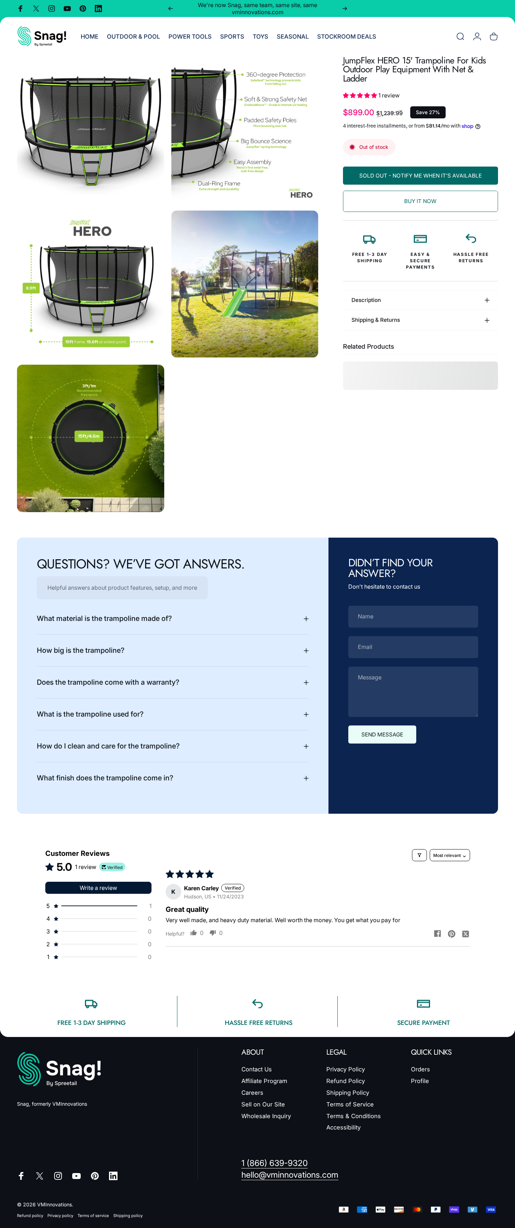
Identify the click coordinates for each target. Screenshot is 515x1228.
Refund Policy (345, 1080)
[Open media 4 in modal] (245, 284)
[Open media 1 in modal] (90, 129)
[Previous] (170, 8)
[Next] (345, 8)
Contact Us (256, 1069)
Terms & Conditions (353, 1115)
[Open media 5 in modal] (90, 438)
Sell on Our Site (263, 1104)
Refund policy (30, 1215)
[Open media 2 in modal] (245, 129)
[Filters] (419, 855)
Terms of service (93, 1215)
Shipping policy (128, 1215)
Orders (420, 1069)
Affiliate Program (264, 1080)
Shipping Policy (347, 1092)
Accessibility (343, 1127)
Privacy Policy (345, 1069)
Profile (420, 1080)
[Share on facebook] (437, 933)
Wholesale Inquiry (266, 1115)
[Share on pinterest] (451, 933)
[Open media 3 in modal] (90, 284)
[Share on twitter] (466, 933)
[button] (360, 95)
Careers (252, 1092)
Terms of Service (350, 1104)
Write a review (98, 887)
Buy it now (420, 201)
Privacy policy (60, 1215)
